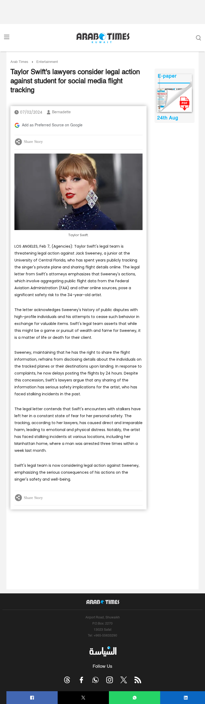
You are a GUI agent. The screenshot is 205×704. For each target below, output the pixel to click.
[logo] (103, 38)
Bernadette (61, 112)
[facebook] (32, 698)
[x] (123, 680)
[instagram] (109, 680)
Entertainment (47, 62)
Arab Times (19, 62)
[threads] (67, 680)
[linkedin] (186, 698)
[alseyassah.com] (102, 651)
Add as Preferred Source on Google (52, 125)
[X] (83, 698)
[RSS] (138, 680)
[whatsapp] (135, 698)
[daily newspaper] (174, 100)
